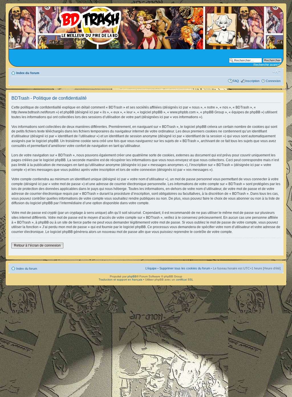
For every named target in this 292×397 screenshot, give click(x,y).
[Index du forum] (67, 23)
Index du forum (27, 73)
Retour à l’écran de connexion (37, 245)
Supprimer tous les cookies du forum (184, 268)
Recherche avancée (268, 64)
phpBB (132, 276)
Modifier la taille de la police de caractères (276, 71)
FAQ (236, 81)
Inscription (252, 81)
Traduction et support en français (120, 279)
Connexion (273, 81)
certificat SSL (184, 279)
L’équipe (151, 268)
